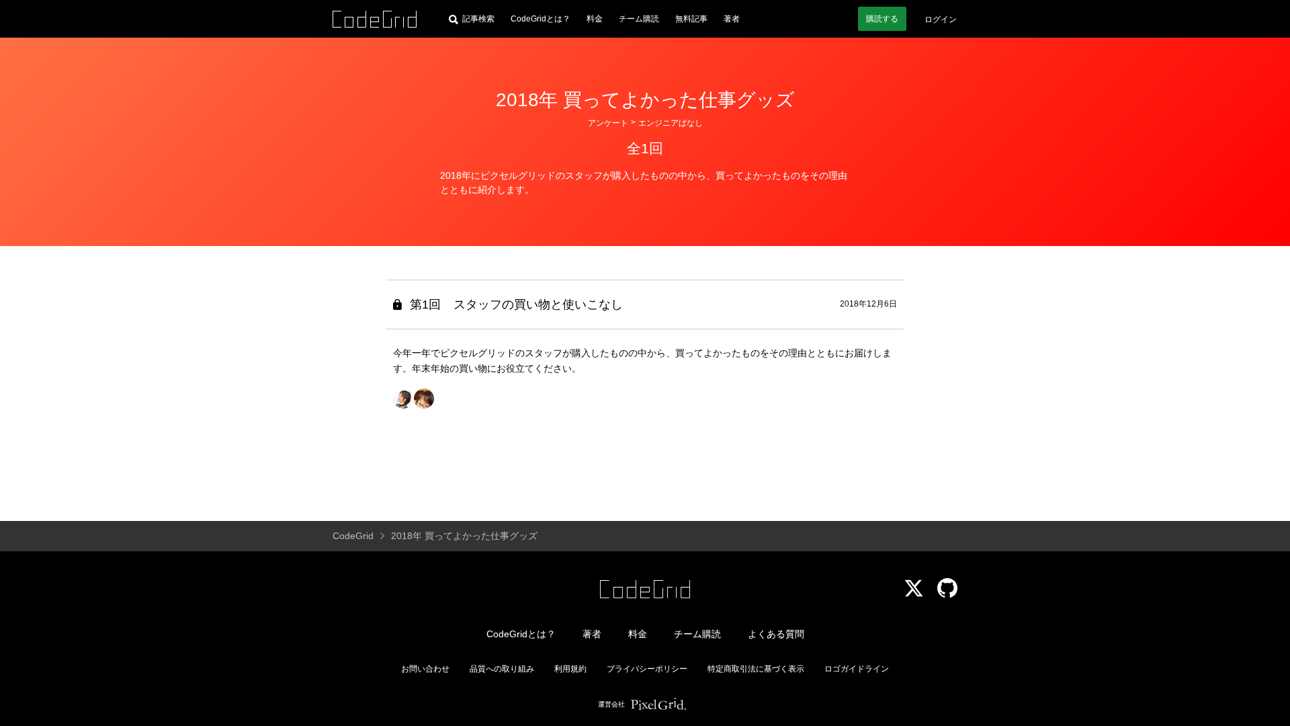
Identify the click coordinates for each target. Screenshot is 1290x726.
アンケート (608, 123)
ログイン (940, 19)
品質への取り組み (502, 669)
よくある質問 (776, 634)
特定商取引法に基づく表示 (755, 669)
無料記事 (691, 19)
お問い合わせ (425, 669)
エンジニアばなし (670, 123)
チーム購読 (639, 19)
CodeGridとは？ (540, 19)
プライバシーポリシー (647, 669)
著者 (732, 19)
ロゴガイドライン (856, 669)
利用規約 (570, 669)
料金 (595, 19)
